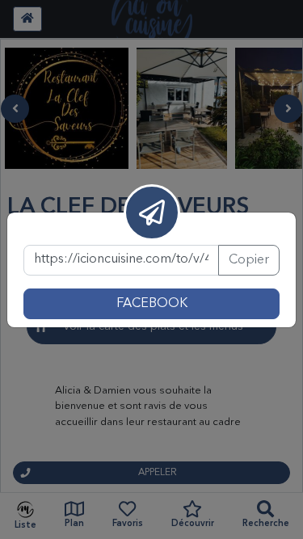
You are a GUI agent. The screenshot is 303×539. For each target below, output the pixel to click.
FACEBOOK (151, 303)
